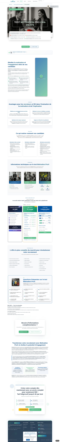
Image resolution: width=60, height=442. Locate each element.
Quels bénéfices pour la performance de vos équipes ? (15, 296)
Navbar (13, 1)
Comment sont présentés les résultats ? (29, 293)
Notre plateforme (25, 427)
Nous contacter (15, 230)
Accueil (18, 1)
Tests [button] (21, 1)
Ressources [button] (29, 1)
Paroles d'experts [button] (35, 1)
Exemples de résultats (23, 331)
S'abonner (45, 232)
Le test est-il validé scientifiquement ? (13, 299)
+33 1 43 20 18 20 (42, 429)
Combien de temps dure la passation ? (29, 289)
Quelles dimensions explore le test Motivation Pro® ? (15, 293)
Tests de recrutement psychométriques (18, 4)
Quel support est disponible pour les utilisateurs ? (44, 299)
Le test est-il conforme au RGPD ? (44, 289)
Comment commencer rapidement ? (42, 296)
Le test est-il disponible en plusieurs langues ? (43, 293)
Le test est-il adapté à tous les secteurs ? (29, 296)
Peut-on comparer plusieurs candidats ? (29, 299)
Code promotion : (26, 234)
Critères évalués (34, 46)
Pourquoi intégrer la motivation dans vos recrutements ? (15, 289)
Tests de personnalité (32, 427)
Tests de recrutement (32, 424)
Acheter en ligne (26, 46)
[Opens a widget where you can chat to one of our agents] (57, 441)
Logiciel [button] (25, 1)
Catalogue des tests (25, 424)
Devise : (25, 204)
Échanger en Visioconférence (35, 331)
